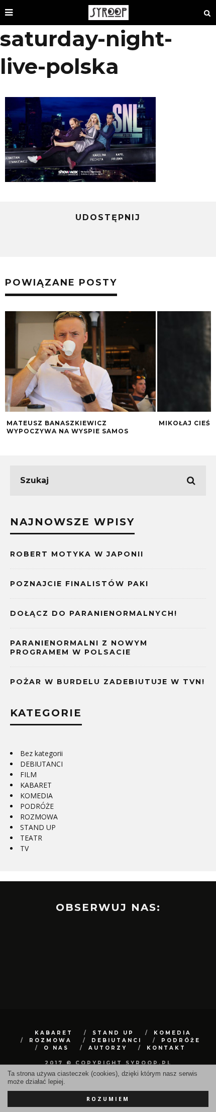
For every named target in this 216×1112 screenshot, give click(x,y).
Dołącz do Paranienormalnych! (93, 613)
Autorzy (107, 1048)
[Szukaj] (207, 12)
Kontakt (166, 1048)
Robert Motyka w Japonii (77, 554)
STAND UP (38, 827)
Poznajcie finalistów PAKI (79, 583)
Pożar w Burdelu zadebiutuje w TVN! (107, 681)
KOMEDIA (36, 795)
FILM (28, 774)
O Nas (56, 1048)
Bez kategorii (41, 753)
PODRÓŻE (37, 806)
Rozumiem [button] (108, 1098)
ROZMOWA (39, 816)
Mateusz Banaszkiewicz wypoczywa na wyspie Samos (68, 427)
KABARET (36, 785)
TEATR (31, 838)
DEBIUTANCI (41, 764)
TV (24, 848)
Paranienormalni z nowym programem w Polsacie (79, 647)
